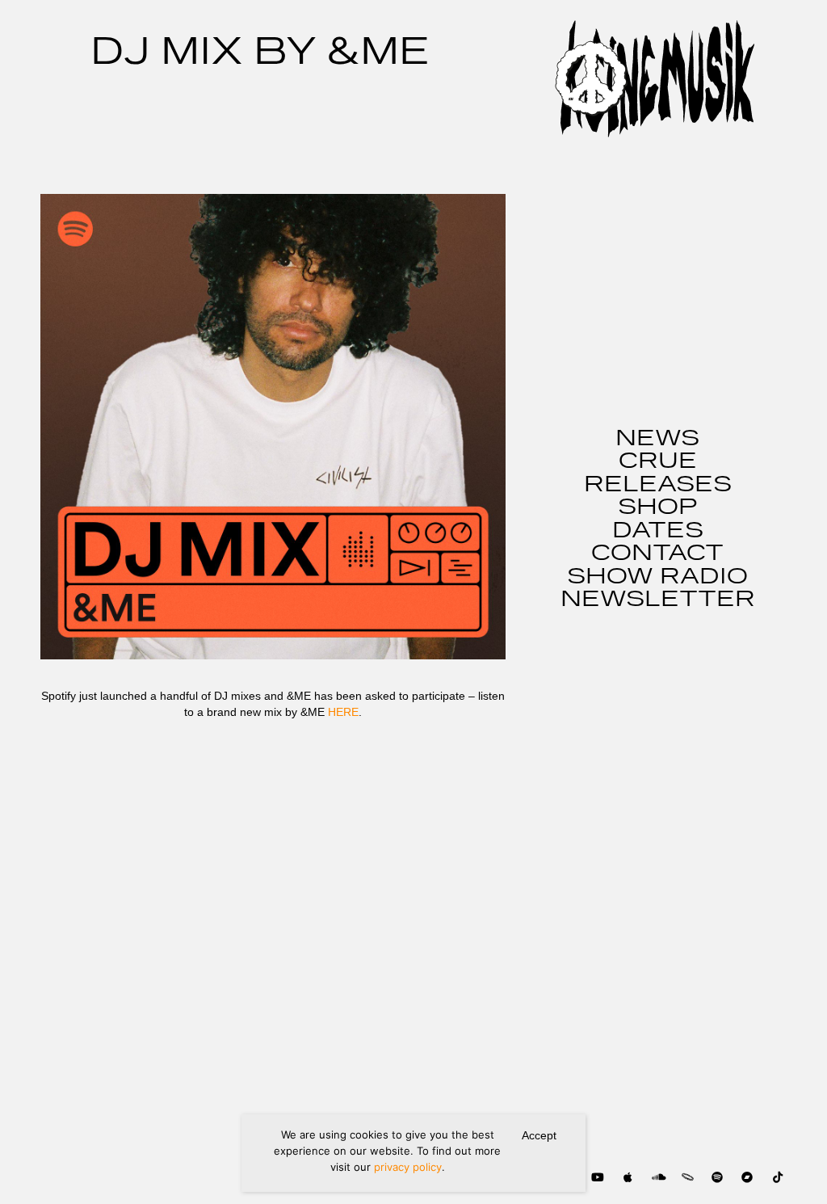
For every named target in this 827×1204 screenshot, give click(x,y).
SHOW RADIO (657, 577)
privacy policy (408, 1166)
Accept (539, 1135)
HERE (343, 711)
